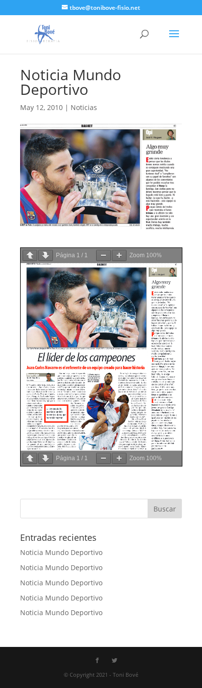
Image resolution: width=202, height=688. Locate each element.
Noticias (84, 107)
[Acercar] (119, 255)
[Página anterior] (30, 255)
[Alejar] (103, 255)
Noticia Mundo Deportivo (61, 552)
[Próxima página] (45, 255)
